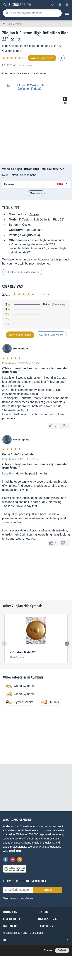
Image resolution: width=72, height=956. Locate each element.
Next (67, 644)
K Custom (25, 224)
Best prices (39, 73)
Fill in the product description (22, 271)
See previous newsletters (18, 898)
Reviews (23, 73)
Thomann (9, 184)
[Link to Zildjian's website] (11, 39)
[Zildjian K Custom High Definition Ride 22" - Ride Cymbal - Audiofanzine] (17, 4)
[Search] (6, 13)
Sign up (48, 889)
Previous (4, 643)
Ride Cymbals (32, 229)
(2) (24, 58)
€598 (60, 184)
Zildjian (31, 45)
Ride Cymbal (10, 45)
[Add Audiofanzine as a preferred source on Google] (14, 869)
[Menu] (67, 13)
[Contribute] (62, 58)
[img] (12, 58)
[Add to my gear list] (18, 39)
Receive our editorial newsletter (24, 881)
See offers (36, 193)
